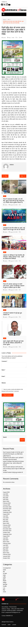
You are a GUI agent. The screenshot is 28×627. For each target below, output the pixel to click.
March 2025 (6, 523)
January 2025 (6, 527)
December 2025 (7, 506)
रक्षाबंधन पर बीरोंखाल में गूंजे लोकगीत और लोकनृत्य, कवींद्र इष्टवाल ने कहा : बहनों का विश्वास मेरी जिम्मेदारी (13, 256)
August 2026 (6, 492)
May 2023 (5, 549)
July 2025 (5, 516)
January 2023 (6, 556)
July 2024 (5, 538)
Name (3, 369)
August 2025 (6, 514)
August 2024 (6, 536)
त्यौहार (4, 575)
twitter (9, 624)
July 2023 (5, 545)
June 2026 (5, 495)
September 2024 (7, 534)
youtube (14, 624)
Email (3, 376)
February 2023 (7, 554)
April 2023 (5, 550)
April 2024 (5, 539)
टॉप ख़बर (5, 573)
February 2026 (7, 503)
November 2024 (7, 530)
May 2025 (5, 519)
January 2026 (6, 505)
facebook (4, 624)
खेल (4, 571)
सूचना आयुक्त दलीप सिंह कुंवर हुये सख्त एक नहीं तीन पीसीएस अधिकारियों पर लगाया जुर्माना (13, 342)
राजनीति (5, 586)
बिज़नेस (4, 580)
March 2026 (6, 501)
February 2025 (7, 525)
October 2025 (6, 510)
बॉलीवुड (4, 582)
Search (5, 437)
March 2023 (6, 552)
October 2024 (6, 532)
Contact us (4, 1)
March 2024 (6, 541)
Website (4, 382)
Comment (4, 361)
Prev (6, 176)
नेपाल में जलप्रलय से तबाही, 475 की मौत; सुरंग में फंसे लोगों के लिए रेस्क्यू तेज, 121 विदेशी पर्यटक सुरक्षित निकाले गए (13, 200)
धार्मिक (4, 577)
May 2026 (5, 497)
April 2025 (5, 521)
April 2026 (5, 499)
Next (22, 176)
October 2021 (6, 558)
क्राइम (4, 569)
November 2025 (7, 508)
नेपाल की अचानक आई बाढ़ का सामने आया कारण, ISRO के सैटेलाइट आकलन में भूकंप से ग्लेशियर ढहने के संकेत (13, 285)
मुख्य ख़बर (5, 584)
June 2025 (5, 517)
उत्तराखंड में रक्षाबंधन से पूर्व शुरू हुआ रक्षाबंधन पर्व (13, 472)
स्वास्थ (4, 591)
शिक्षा (4, 590)
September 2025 (7, 512)
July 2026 (5, 494)
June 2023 (5, 547)
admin (4, 37)
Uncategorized (7, 568)
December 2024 (7, 528)
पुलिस (4, 579)
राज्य (21, 37)
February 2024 (7, 543)
